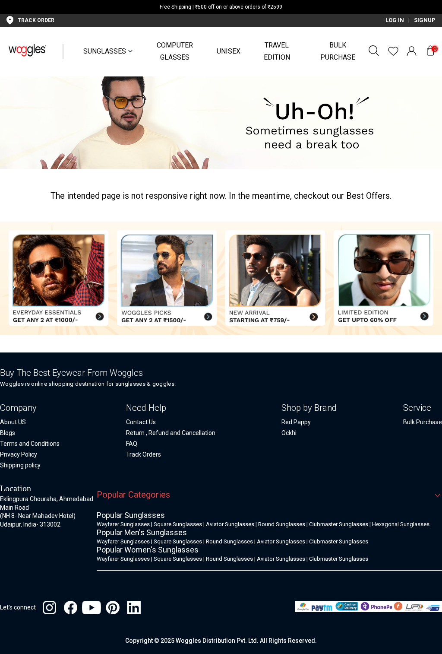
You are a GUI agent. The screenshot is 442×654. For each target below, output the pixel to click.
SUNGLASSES (104, 51)
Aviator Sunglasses (230, 524)
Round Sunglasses (281, 524)
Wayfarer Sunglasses (123, 524)
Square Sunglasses (178, 524)
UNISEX (228, 51)
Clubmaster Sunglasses (338, 524)
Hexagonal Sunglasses (400, 524)
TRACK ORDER (36, 20)
